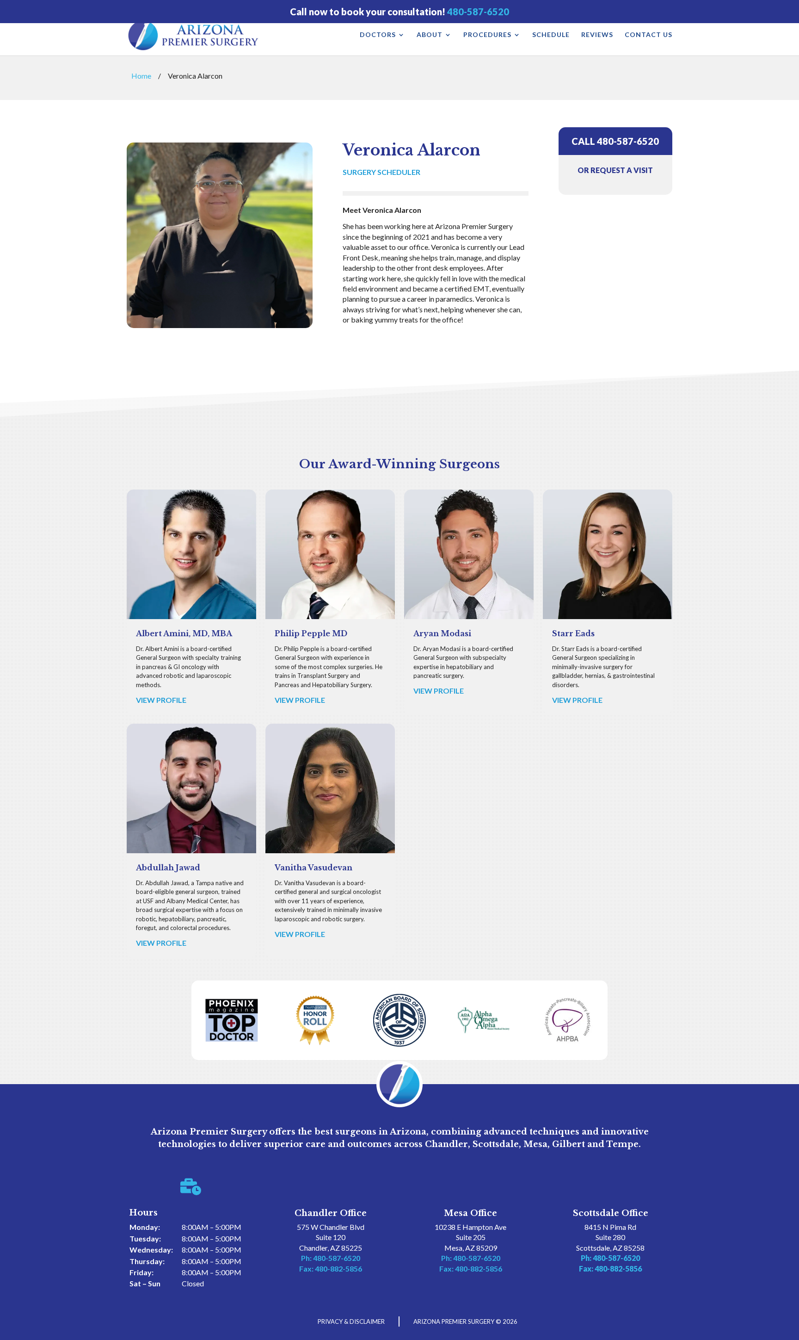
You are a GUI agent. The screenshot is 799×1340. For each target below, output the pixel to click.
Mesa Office (470, 1213)
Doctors (378, 34)
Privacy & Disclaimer (351, 1321)
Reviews (597, 34)
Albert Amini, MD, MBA (184, 633)
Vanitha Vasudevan (313, 867)
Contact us (648, 34)
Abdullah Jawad (168, 867)
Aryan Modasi (442, 633)
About (430, 34)
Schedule (551, 34)
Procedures (487, 34)
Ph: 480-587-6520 (330, 1257)
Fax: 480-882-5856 (330, 1268)
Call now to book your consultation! (399, 12)
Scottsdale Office (610, 1213)
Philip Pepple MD (311, 633)
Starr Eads (573, 633)
